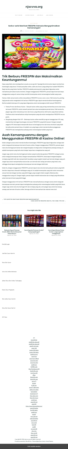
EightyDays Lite (40, 441)
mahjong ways (34, 354)
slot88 (34, 427)
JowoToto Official (34, 358)
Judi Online (49, 15)
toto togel (34, 422)
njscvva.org (34, 7)
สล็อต (34, 375)
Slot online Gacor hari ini (8, 299)
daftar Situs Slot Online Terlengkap (12, 280)
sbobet (34, 383)
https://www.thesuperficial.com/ (34, 406)
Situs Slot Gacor (6, 262)
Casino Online (29, 15)
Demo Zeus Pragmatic (8, 290)
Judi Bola (40, 15)
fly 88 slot (34, 385)
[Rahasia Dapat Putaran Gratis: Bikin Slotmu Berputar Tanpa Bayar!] (12, 220)
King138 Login (34, 377)
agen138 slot (34, 402)
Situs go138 (34, 433)
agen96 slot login (34, 346)
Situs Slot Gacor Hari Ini (8, 308)
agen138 (34, 404)
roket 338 (34, 348)
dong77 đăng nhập (34, 387)
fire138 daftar (34, 410)
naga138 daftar (34, 408)
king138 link (34, 340)
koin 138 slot (34, 416)
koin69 (34, 414)
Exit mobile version (34, 446)
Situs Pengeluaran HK (34, 369)
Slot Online (18, 15)
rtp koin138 (34, 429)
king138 (34, 424)
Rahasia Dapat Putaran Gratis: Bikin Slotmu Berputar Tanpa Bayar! (12, 231)
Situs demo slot (34, 396)
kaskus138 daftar (34, 350)
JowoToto (34, 356)
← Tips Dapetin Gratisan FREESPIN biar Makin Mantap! (20, 199)
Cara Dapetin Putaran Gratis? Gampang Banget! (34, 231)
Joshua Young (28, 30)
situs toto (34, 431)
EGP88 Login (34, 367)
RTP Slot (4, 317)
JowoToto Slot (34, 360)
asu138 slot (34, 420)
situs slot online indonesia (9, 271)
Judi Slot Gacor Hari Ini (8, 253)
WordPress (29, 441)
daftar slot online (34, 389)
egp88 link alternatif (34, 342)
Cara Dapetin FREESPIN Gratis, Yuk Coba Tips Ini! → (48, 201)
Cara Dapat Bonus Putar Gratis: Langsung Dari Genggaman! (56, 231)
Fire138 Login (6, 244)
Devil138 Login (34, 371)
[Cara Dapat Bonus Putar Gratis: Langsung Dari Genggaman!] (56, 220)
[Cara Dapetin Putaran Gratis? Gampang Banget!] (34, 220)
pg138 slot (34, 400)
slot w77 (34, 381)
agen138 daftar (34, 418)
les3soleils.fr (34, 391)
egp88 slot (34, 365)
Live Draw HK (34, 373)
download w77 (34, 393)
